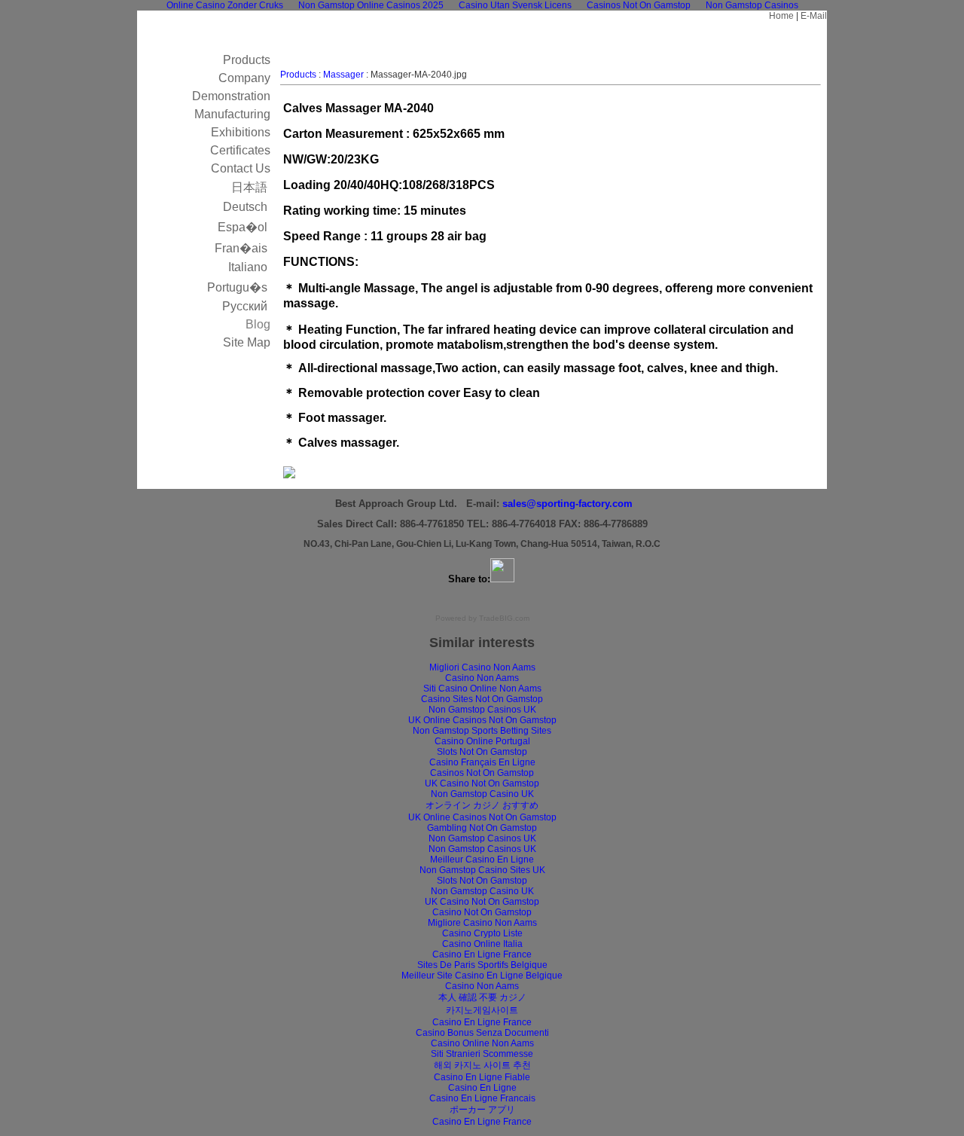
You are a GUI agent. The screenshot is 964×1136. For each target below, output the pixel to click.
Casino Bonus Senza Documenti (482, 1033)
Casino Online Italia (482, 944)
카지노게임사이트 (482, 1010)
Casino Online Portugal (482, 741)
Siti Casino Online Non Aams (482, 688)
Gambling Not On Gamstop (482, 828)
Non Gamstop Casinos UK (482, 709)
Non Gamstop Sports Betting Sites (482, 730)
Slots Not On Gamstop (482, 752)
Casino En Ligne (482, 1088)
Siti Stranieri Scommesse (482, 1054)
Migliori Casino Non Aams (482, 667)
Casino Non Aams (482, 678)
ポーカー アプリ (482, 1109)
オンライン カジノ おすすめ (482, 805)
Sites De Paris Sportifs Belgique (482, 965)
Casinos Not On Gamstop (482, 773)
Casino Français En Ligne (482, 762)
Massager (343, 74)
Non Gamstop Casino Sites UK (482, 870)
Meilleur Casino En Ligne (482, 859)
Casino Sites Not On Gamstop (482, 699)
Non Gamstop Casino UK (482, 794)
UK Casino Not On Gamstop (482, 783)
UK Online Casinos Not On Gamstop (482, 720)
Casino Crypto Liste (482, 933)
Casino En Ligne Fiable (482, 1077)
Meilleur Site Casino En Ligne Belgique (482, 975)
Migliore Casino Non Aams (482, 923)
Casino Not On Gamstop (482, 912)
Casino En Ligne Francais (482, 1098)
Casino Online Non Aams (482, 1043)
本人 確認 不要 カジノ (482, 997)
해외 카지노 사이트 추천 (482, 1065)
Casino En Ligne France (482, 954)
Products (298, 74)
